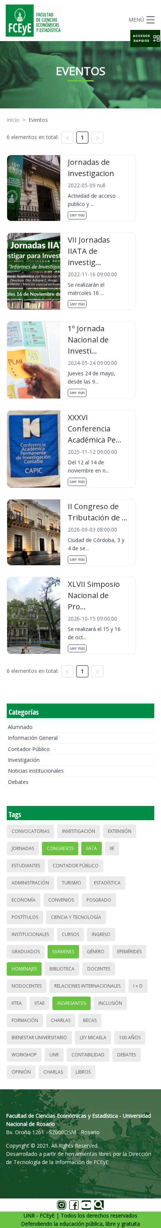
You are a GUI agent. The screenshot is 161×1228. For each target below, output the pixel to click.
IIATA (91, 848)
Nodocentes (27, 986)
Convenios (61, 900)
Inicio (13, 119)
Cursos (70, 934)
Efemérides (129, 951)
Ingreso (101, 934)
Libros (83, 1072)
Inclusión (110, 1003)
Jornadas (23, 848)
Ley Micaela (93, 1037)
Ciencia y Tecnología (76, 917)
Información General (33, 737)
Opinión (21, 1072)
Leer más (77, 215)
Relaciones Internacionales (87, 986)
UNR (54, 1055)
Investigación (24, 759)
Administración (30, 883)
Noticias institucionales (36, 770)
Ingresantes (71, 1003)
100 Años (129, 1037)
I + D (138, 986)
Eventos (38, 119)
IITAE (39, 1003)
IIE (112, 848)
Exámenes (63, 951)
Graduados (26, 951)
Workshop (24, 1055)
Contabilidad (88, 1055)
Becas (90, 1020)
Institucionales (30, 934)
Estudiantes (26, 865)
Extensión (119, 831)
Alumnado (20, 726)
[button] (145, 38)
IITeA (17, 1003)
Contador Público (29, 749)
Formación (25, 1020)
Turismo (71, 883)
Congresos (60, 848)
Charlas (60, 1020)
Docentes (98, 969)
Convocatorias (30, 831)
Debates (18, 781)
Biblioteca (62, 969)
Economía (24, 900)
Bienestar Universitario (39, 1037)
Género (95, 951)
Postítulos (25, 917)
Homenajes (24, 969)
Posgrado (98, 900)
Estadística (107, 883)
